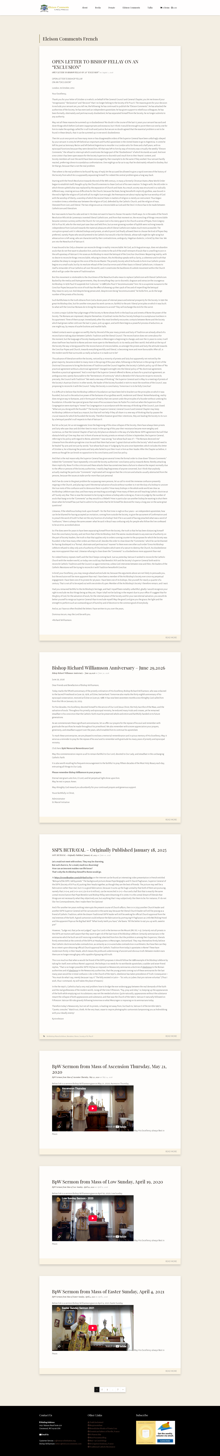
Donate (111, 7)
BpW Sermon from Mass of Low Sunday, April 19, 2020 (107, 1181)
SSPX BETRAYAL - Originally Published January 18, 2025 (74, 855)
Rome (76, 1036)
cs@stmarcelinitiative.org (65, 1441)
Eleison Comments (131, 7)
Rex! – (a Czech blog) (98, 1441)
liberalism (70, 1036)
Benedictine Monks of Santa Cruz (103, 1428)
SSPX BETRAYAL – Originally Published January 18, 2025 (109, 850)
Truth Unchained (96, 1422)
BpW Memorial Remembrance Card (77, 748)
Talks (150, 7)
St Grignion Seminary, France (102, 1444)
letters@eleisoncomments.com (68, 1444)
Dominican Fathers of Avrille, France (105, 1432)
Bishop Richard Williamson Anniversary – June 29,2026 (108, 668)
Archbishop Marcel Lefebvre (56, 1036)
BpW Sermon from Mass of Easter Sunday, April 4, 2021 (108, 1291)
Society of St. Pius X (86, 1036)
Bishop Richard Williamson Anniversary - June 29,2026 (74, 673)
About (84, 7)
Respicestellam (96, 1425)
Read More (171, 638)
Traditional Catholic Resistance (102, 1447)
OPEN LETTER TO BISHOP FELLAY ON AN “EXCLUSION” (95, 64)
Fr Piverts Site (95, 1435)
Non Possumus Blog (98, 1438)
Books (98, 7)
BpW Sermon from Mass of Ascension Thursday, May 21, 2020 (109, 1069)
